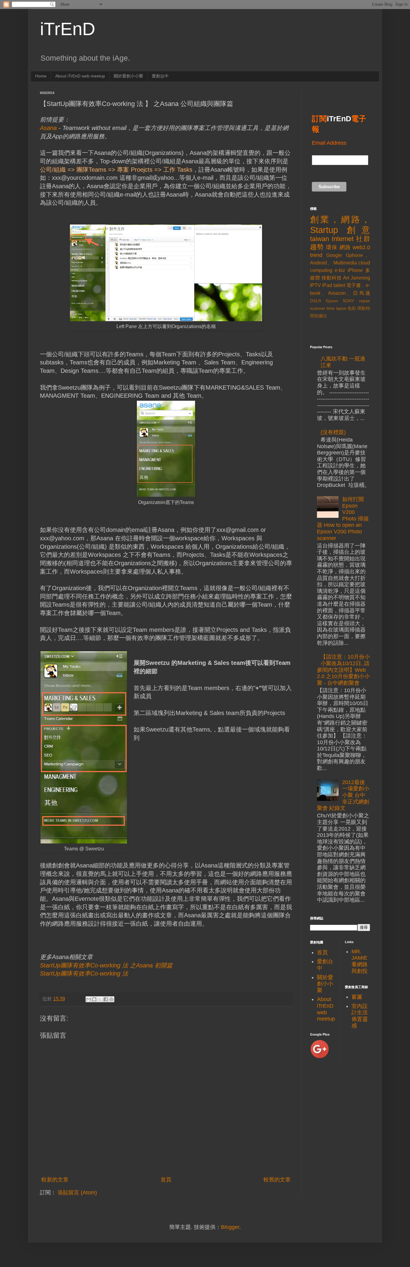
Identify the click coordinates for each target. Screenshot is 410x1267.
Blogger (230, 1227)
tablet (339, 285)
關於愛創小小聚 (128, 76)
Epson (332, 300)
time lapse (336, 308)
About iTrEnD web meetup (80, 76)
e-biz (340, 270)
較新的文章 (54, 1180)
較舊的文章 (277, 1180)
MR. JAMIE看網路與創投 (359, 961)
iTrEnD (67, 29)
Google (334, 255)
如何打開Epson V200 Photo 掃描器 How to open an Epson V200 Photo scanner (343, 518)
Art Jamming (356, 277)
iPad (327, 285)
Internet (343, 239)
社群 (363, 239)
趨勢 (317, 247)
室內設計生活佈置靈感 (359, 1016)
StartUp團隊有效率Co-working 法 (84, 973)
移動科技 (331, 277)
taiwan (319, 239)
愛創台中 (160, 76)
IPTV (315, 285)
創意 (358, 230)
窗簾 (356, 997)
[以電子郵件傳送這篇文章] (89, 999)
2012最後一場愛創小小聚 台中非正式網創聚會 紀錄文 (343, 795)
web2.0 (361, 247)
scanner (317, 308)
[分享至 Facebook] (106, 999)
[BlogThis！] (94, 999)
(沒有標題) (333, 432)
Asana (48, 128)
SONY (348, 300)
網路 (345, 247)
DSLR (315, 300)
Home (41, 76)
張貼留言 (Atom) (77, 1193)
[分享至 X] (100, 999)
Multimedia (345, 262)
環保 (331, 247)
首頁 (166, 1180)
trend (316, 255)
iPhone (355, 270)
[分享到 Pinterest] (111, 999)
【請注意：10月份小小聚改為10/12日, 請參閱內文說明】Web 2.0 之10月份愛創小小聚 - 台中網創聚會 (343, 670)
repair (364, 300)
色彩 (352, 308)
